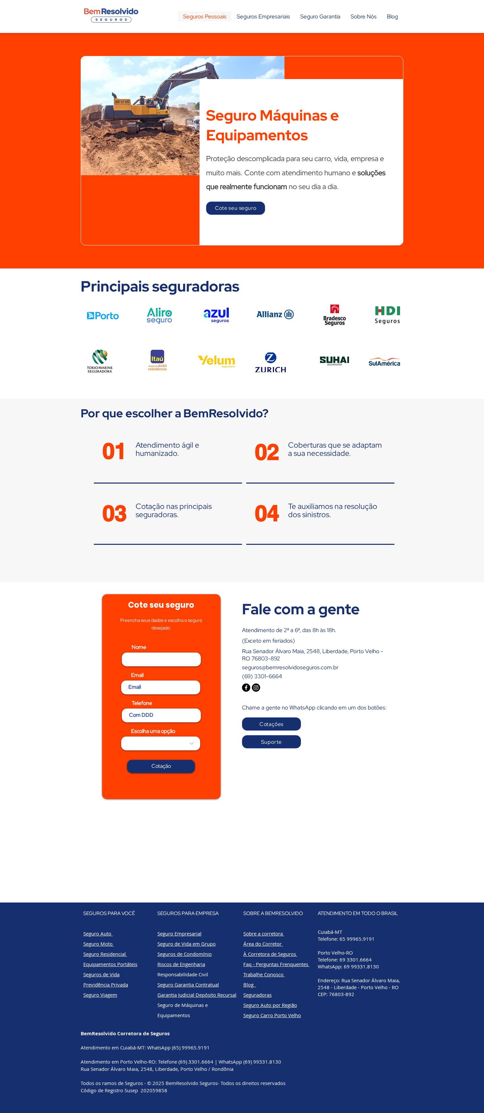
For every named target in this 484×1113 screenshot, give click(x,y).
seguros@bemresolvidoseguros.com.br (290, 667)
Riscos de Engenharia (181, 964)
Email (137, 675)
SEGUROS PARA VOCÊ (109, 913)
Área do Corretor (263, 943)
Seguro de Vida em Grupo (186, 943)
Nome (139, 647)
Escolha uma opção (153, 731)
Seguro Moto (98, 943)
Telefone (142, 703)
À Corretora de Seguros (270, 954)
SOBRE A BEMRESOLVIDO (273, 913)
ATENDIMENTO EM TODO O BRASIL (358, 913)
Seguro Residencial (105, 954)
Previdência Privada (105, 984)
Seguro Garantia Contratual (188, 984)
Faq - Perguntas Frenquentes (276, 964)
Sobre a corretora (263, 933)
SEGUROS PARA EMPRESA (188, 913)
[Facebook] (246, 687)
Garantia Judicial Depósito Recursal (196, 994)
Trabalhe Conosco (264, 974)
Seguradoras (257, 994)
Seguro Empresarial (179, 933)
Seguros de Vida (101, 974)
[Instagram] (256, 687)
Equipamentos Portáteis (110, 964)
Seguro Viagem (100, 994)
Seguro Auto (98, 933)
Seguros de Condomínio (184, 954)
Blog (249, 984)
